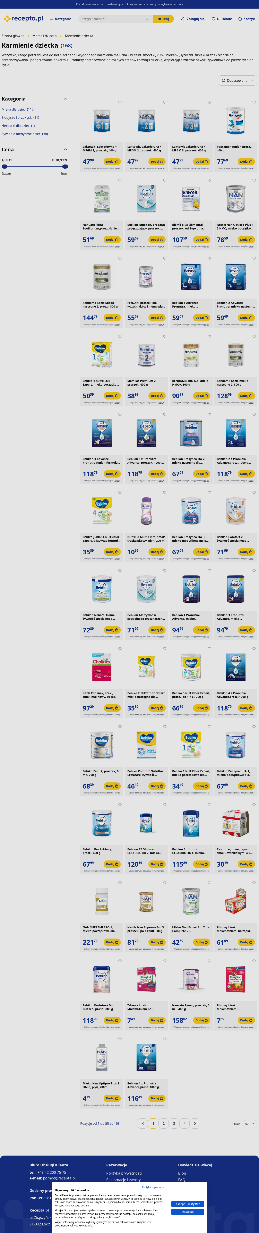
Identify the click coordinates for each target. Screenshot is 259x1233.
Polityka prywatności (153, 1187)
